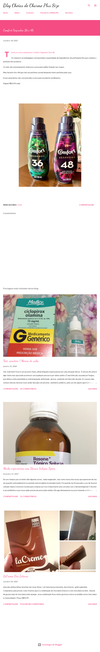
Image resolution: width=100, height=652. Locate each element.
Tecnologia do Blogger (51, 644)
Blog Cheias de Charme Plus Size (31, 5)
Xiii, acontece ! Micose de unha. (21, 361)
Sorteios (69, 13)
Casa (19, 205)
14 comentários (28, 389)
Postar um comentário (32, 604)
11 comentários (28, 496)
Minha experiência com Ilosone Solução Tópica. (29, 468)
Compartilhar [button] (86, 205)
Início (5, 13)
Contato (30, 13)
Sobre (17, 13)
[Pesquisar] (89, 4)
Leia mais (92, 389)
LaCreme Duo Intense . (16, 576)
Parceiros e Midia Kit (49, 13)
